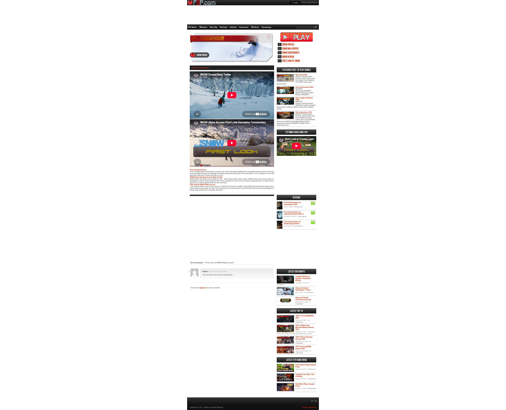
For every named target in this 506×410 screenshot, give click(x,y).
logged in (203, 288)
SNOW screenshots (291, 53)
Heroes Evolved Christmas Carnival (303, 299)
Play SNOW (296, 37)
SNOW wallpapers (290, 48)
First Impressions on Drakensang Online (292, 223)
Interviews (243, 27)
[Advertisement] (232, 227)
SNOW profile (288, 44)
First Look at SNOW (291, 61)
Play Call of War (301, 75)
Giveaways (266, 27)
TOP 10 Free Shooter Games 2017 (303, 338)
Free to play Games (310, 2)
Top (315, 401)
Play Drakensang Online (304, 87)
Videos (256, 27)
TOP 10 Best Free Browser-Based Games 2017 (304, 327)
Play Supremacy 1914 (303, 112)
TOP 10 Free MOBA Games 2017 (303, 348)
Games (204, 27)
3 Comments (298, 207)
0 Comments (302, 216)
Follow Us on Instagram (200, 68)
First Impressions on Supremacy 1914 (292, 203)
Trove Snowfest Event (198, 170)
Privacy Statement (309, 407)
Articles (233, 27)
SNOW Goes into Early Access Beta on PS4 (206, 177)
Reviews (223, 27)
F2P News (192, 27)
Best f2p (213, 27)
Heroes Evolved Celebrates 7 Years (302, 289)
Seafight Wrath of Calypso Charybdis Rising (303, 278)
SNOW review (288, 57)
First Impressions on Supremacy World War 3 (294, 213)
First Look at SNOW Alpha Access (202, 184)
